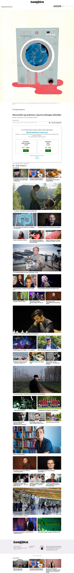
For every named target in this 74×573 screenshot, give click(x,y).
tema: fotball (26, 163)
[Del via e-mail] (54, 122)
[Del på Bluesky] (57, 122)
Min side (37, 158)
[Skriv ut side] (59, 122)
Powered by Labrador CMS (37, 568)
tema (14, 163)
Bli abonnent (57, 6)
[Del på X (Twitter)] (51, 122)
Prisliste (37, 156)
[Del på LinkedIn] (52, 122)
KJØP (26, 150)
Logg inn (66, 6)
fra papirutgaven (19, 163)
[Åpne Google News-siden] (61, 122)
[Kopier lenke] (56, 122)
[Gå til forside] (37, 2)
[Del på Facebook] (49, 122)
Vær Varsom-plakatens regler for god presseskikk (53, 559)
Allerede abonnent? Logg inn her (37, 132)
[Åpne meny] (70, 6)
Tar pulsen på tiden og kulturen (37, 4)
